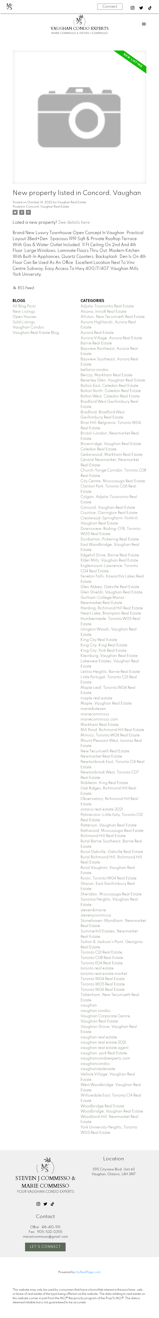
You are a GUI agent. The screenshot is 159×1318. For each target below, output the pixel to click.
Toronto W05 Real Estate (103, 984)
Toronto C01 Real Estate (101, 952)
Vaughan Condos (28, 327)
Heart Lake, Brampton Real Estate (111, 613)
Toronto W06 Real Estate (103, 990)
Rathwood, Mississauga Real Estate (112, 831)
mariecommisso (95, 714)
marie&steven (93, 709)
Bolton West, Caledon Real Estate (110, 396)
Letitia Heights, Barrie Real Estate (110, 672)
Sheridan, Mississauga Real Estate (111, 894)
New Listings (24, 312)
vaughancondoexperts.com (105, 1058)
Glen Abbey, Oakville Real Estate (110, 587)
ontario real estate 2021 (102, 809)
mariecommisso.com (99, 719)
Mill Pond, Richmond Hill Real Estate (112, 730)
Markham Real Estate (100, 725)
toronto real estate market (104, 974)
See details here (74, 223)
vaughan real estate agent (105, 1048)
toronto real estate (97, 968)
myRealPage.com (88, 1272)
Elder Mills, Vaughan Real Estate (109, 560)
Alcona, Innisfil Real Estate (103, 312)
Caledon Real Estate (99, 449)
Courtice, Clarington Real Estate (109, 513)
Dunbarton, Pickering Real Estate (110, 539)
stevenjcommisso (96, 915)
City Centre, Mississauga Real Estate (113, 481)
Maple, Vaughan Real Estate (106, 703)
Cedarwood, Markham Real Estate (111, 455)
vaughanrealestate (98, 1069)
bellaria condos (94, 370)
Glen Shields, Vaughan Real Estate (111, 592)
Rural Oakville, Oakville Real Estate (112, 852)
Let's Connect (45, 1247)
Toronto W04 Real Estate (103, 979)
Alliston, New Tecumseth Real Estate (113, 317)
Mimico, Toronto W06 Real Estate (110, 735)
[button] (132, 8)
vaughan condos (96, 1011)
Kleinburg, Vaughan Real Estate (109, 656)
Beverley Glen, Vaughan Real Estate (113, 380)
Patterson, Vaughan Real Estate (109, 825)
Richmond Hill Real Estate (103, 836)
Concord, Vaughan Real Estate (47, 206)
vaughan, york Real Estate (104, 1053)
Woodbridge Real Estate (102, 1106)
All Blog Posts (24, 306)
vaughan (89, 1005)
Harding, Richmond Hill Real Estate (112, 608)
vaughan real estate (99, 1037)
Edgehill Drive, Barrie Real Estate (110, 555)
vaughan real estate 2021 (103, 1042)
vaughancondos (95, 1064)
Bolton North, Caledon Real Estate (111, 391)
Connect (109, 6)
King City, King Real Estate (104, 645)
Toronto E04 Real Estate (102, 963)
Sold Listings (24, 322)
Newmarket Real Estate (101, 756)
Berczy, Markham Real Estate (106, 375)
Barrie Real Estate (96, 343)
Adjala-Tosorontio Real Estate (107, 306)
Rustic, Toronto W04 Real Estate (109, 878)
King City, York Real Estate (103, 651)
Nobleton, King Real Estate (104, 783)
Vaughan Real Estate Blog (36, 333)
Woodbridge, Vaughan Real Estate (112, 1111)
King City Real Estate (99, 640)
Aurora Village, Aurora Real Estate (111, 338)
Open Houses (25, 317)
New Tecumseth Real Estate (105, 751)
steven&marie (93, 910)
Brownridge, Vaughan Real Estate (111, 444)
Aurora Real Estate (97, 333)
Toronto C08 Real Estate (102, 958)
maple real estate (96, 698)
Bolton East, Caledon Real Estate (109, 386)
